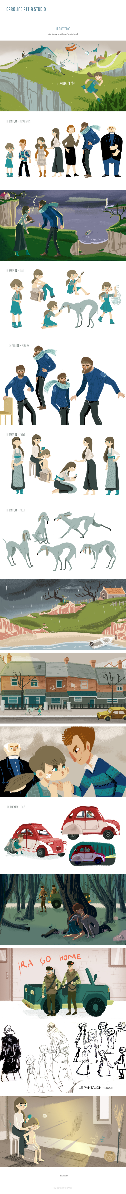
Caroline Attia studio (26, 9)
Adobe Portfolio (67, 1188)
